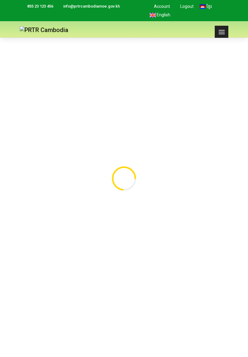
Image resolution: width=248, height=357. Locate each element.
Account (161, 6)
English (163, 14)
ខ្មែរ (209, 6)
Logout (186, 6)
